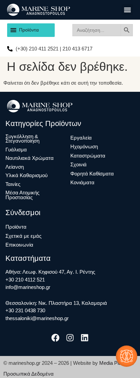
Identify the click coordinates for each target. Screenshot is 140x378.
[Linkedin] (84, 337)
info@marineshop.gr (27, 287)
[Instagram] (70, 337)
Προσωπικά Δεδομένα (28, 374)
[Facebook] (55, 337)
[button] (127, 9)
